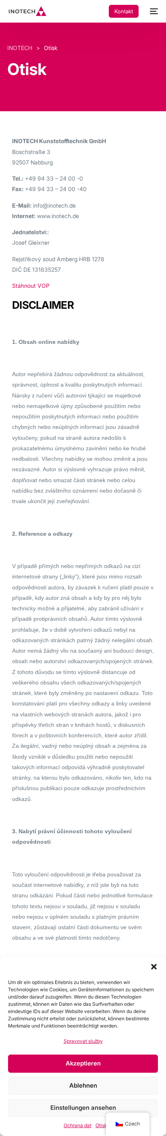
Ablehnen (83, 1085)
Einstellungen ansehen (83, 1107)
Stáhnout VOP (31, 285)
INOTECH (19, 47)
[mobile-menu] (152, 11)
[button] (154, 967)
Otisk (101, 1125)
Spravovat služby (83, 1041)
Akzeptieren (83, 1063)
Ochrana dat (77, 1125)
